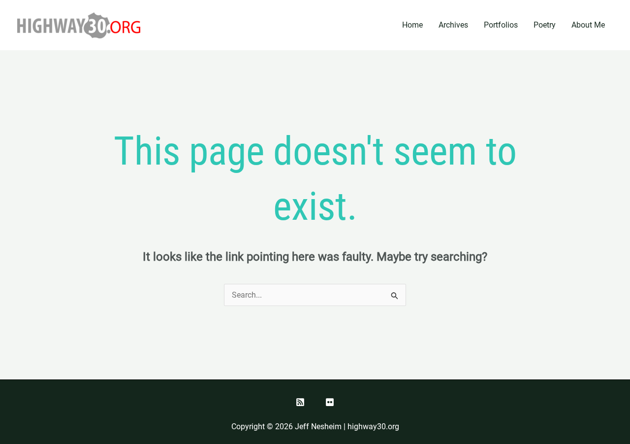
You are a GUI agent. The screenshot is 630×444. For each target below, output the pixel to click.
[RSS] (300, 402)
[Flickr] (329, 402)
